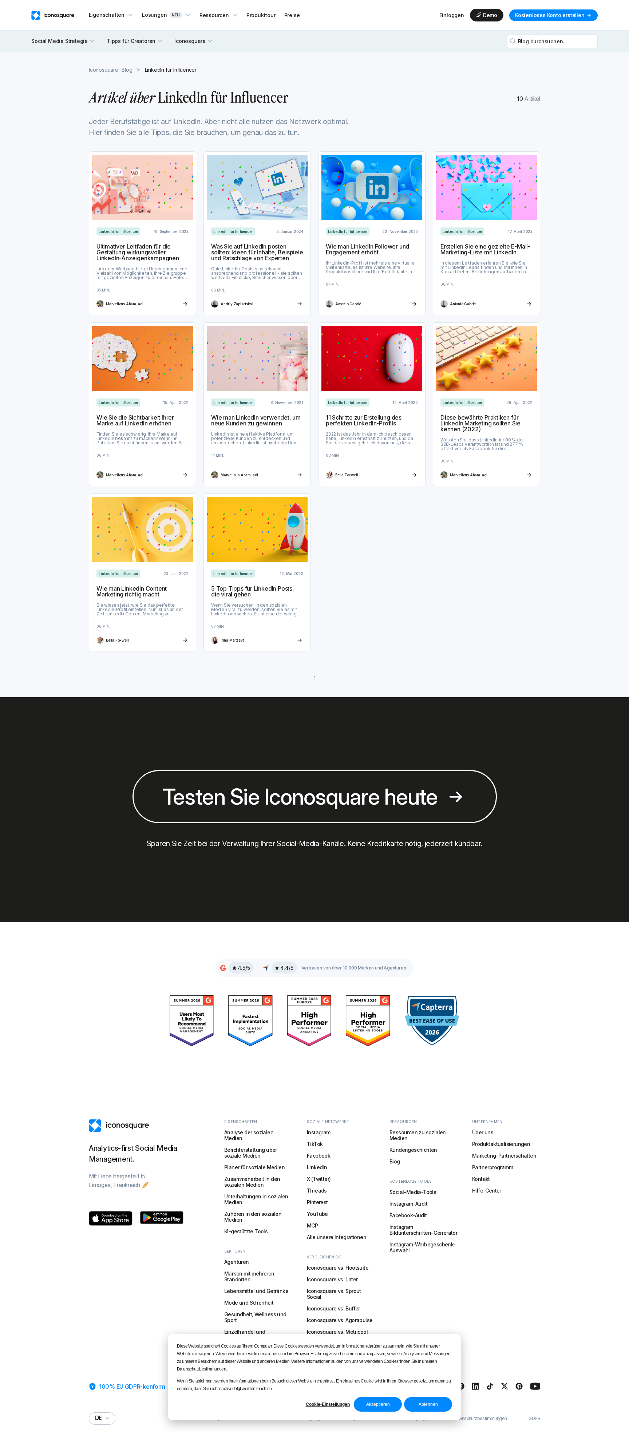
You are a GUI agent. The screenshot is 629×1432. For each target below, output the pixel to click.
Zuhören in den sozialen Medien (252, 1217)
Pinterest (317, 1202)
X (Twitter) (319, 1179)
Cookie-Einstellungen (328, 1404)
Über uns (482, 1132)
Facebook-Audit (408, 1215)
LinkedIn (317, 1167)
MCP (312, 1225)
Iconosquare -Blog (110, 70)
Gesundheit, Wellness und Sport (255, 1317)
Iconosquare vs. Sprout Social (334, 1294)
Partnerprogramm (492, 1167)
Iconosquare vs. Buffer (333, 1308)
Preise (292, 15)
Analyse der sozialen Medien (248, 1135)
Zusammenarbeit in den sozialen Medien (252, 1182)
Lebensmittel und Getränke (256, 1291)
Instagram (319, 1132)
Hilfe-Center (486, 1190)
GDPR (534, 1418)
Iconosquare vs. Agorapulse (339, 1320)
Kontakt (481, 1179)
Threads (317, 1190)
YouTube (317, 1214)
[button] (111, 15)
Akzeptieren (378, 1404)
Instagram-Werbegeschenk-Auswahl (422, 1247)
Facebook (318, 1156)
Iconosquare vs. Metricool (337, 1332)
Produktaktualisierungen (501, 1144)
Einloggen (451, 15)
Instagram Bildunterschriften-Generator (423, 1230)
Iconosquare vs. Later (332, 1279)
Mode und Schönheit (248, 1303)
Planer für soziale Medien (254, 1167)
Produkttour (261, 15)
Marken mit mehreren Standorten (249, 1276)
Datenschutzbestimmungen (479, 1418)
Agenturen (236, 1262)
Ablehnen (428, 1404)
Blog (394, 1161)
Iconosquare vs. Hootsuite (337, 1268)
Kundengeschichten (413, 1150)
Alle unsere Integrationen (336, 1237)
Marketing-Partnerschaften (504, 1156)
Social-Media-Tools (412, 1192)
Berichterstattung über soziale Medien (250, 1153)
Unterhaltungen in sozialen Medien (256, 1199)
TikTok (315, 1144)
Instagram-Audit (408, 1204)
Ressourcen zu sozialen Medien (417, 1135)
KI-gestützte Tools (246, 1231)
